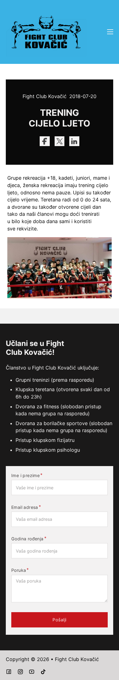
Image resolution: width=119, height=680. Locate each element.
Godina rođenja (27, 539)
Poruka (18, 570)
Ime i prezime (25, 475)
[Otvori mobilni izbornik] (110, 31)
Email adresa (24, 507)
